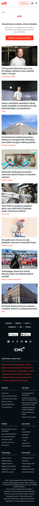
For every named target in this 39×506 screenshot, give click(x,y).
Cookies (31, 494)
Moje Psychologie (8, 365)
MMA (23, 429)
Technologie (6, 453)
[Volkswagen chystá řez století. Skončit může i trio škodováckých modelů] (19, 259)
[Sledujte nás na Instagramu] (21, 341)
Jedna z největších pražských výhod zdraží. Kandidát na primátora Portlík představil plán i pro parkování (19, 106)
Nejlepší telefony (7, 461)
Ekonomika (26, 453)
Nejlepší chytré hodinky (9, 466)
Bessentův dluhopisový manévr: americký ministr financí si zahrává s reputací (19, 174)
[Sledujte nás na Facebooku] (17, 341)
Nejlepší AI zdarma (7, 463)
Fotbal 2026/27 (26, 432)
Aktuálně (5, 388)
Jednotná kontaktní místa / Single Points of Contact (19, 499)
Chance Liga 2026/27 (11, 380)
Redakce (18, 323)
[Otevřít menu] (36, 3)
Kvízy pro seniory (7, 401)
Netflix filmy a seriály (8, 472)
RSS (21, 327)
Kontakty (9, 323)
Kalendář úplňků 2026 (8, 404)
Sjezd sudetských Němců (9, 434)
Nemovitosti (12, 371)
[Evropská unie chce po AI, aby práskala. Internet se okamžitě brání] (19, 227)
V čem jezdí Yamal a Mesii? (9, 399)
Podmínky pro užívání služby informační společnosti (19, 491)
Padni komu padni (7, 439)
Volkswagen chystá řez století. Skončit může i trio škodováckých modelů (17, 274)
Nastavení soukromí (12, 496)
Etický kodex (9, 501)
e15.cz (3, 12)
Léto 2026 (25, 388)
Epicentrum (5, 393)
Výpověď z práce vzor (8, 442)
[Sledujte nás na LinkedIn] (8, 341)
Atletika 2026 (26, 443)
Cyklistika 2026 (26, 446)
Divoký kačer (5, 445)
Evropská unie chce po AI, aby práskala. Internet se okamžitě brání (19, 241)
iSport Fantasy (13, 368)
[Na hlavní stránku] (4, 3)
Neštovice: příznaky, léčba (9, 396)
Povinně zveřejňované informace (24, 501)
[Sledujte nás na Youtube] (26, 341)
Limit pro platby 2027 (28, 463)
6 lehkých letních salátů (29, 417)
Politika (4, 424)
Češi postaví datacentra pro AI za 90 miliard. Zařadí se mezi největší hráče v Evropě (18, 71)
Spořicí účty (25, 461)
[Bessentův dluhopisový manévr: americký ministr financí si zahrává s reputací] (19, 159)
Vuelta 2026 (24, 380)
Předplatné (12, 327)
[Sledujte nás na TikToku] (30, 341)
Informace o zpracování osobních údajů (16, 494)
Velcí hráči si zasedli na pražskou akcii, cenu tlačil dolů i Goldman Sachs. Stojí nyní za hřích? (17, 208)
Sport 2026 (26, 424)
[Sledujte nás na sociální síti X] (12, 341)
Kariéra (28, 327)
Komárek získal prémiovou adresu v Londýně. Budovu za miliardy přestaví (19, 307)
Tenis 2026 (25, 437)
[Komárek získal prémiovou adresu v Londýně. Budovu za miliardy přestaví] (19, 294)
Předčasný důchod (27, 458)
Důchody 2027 (26, 466)
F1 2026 (24, 440)
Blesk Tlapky (19, 365)
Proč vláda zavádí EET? (8, 437)
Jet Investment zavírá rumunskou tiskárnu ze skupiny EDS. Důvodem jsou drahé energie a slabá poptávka (18, 139)
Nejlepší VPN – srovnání (9, 469)
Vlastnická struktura (26, 496)
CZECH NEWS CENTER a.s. (26, 480)
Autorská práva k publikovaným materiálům (19, 489)
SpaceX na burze (6, 458)
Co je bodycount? (7, 407)
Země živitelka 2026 (27, 472)
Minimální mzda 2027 (28, 469)
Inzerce (27, 323)
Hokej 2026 (25, 435)
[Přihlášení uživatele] (32, 3)
